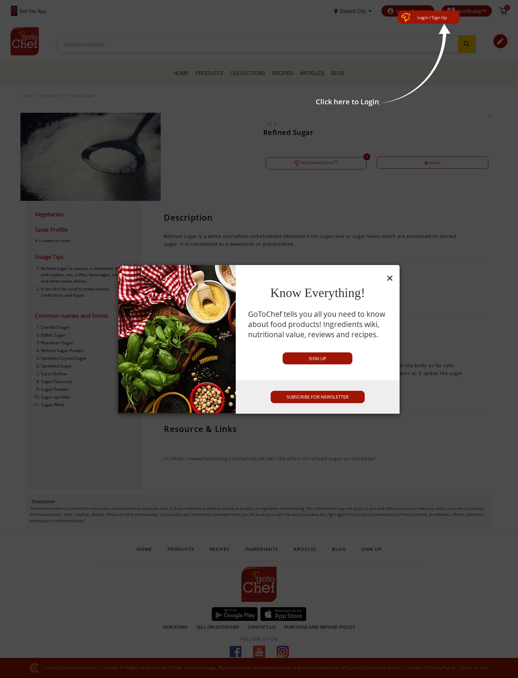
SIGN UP (317, 358)
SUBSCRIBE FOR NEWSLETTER (317, 397)
